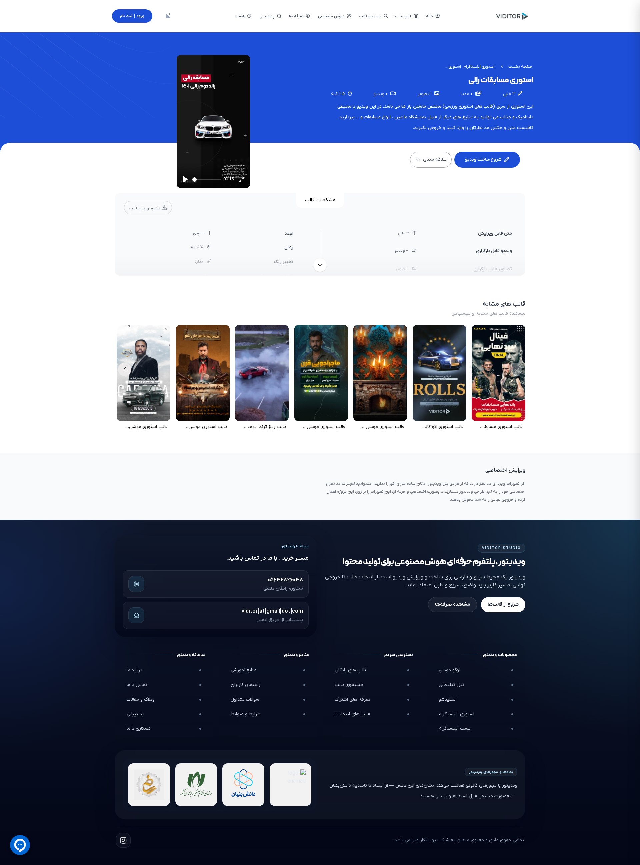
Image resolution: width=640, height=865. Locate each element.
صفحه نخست (520, 66)
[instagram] (123, 840)
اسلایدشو (448, 699)
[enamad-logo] (291, 784)
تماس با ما (137, 685)
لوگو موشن (449, 670)
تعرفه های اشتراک (352, 699)
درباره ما (134, 670)
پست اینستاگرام (455, 728)
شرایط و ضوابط (246, 714)
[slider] (206, 179)
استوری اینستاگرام (456, 714)
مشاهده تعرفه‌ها (452, 604)
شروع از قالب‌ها (503, 604)
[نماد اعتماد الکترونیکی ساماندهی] (149, 784)
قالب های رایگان (351, 670)
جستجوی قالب (349, 685)
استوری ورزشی (459, 106)
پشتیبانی (135, 714)
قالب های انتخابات (352, 714)
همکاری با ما (139, 728)
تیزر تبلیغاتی (451, 685)
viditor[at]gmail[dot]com (272, 611)
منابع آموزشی (244, 670)
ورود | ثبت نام (132, 16)
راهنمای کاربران (245, 685)
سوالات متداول (245, 699)
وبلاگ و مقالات (141, 699)
